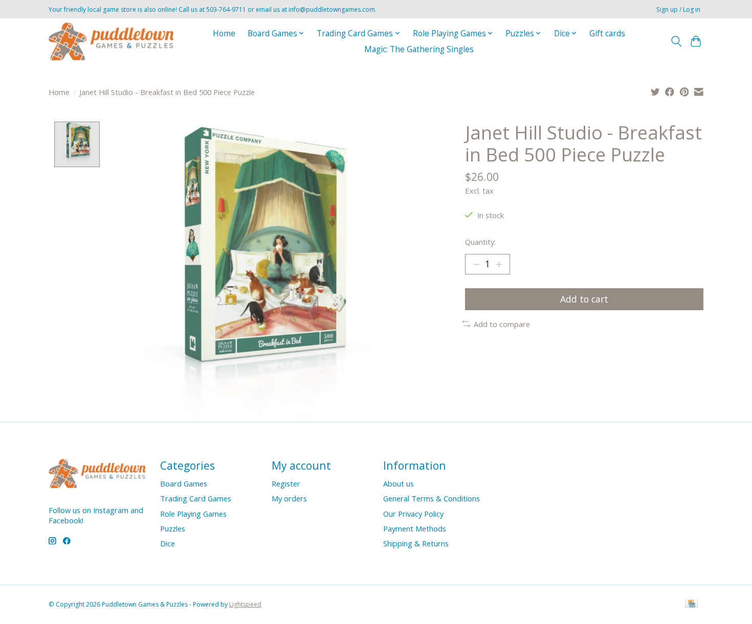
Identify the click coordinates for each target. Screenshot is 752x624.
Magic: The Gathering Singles (419, 49)
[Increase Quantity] (499, 264)
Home (224, 33)
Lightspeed (245, 604)
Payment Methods (414, 528)
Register (286, 483)
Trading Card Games (195, 498)
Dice (167, 543)
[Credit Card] (691, 604)
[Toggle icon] (676, 41)
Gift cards (607, 33)
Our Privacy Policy (413, 514)
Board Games (183, 483)
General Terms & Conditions (431, 498)
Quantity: (480, 242)
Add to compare (502, 324)
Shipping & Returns (416, 543)
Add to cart (584, 299)
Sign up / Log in (678, 9)
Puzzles (172, 528)
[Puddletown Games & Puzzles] (111, 41)
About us (398, 483)
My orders (289, 498)
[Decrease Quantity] (476, 264)
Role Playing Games (193, 514)
